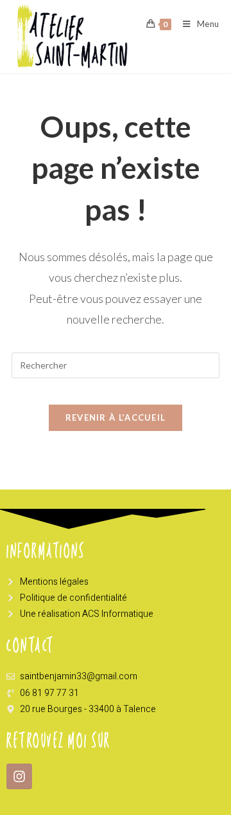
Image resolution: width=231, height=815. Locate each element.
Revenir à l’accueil (115, 417)
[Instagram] (19, 776)
